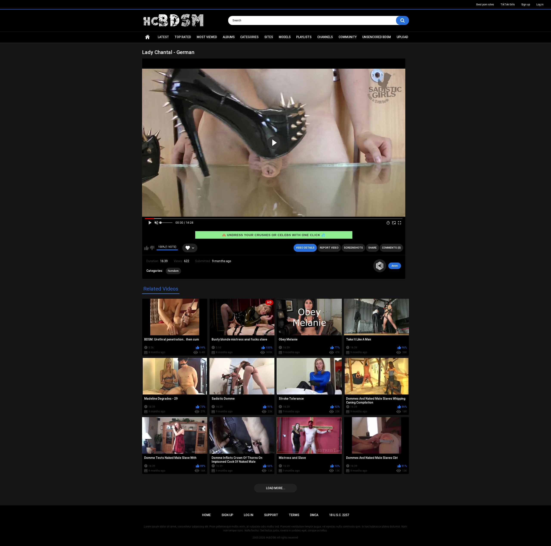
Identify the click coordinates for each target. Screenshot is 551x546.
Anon (395, 265)
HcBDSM (271, 537)
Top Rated (183, 37)
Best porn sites (485, 4)
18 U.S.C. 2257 (339, 515)
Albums (229, 37)
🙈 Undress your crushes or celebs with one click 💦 (273, 235)
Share (372, 247)
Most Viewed (207, 37)
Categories (249, 37)
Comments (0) (391, 247)
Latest (163, 37)
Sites (268, 37)
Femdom (173, 270)
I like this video (146, 248)
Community (348, 37)
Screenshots (353, 247)
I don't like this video (152, 248)
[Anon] (379, 265)
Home (147, 37)
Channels (325, 37)
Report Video (329, 247)
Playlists (303, 37)
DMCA (314, 515)
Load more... (275, 488)
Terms (294, 515)
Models (285, 37)
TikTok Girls (507, 4)
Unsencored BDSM (376, 37)
